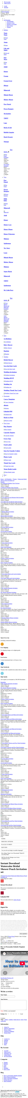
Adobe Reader (17, 899)
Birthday (6, 1063)
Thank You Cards (9, 463)
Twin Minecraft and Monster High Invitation (11, 501)
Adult (5, 67)
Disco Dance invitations (9, 1077)
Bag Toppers (8, 426)
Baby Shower (8, 345)
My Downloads (8, 1056)
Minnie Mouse (8, 95)
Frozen (6, 76)
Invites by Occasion (12, 24)
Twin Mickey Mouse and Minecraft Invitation (6, 318)
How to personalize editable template (13, 1075)
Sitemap (6, 1040)
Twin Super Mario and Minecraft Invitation (11, 719)
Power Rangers (8, 109)
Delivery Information (9, 1028)
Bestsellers (3, 682)
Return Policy (7, 1032)
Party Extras (10, 25)
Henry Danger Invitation (7, 562)
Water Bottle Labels (10, 469)
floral (25, 1019)
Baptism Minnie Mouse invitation (9, 622)
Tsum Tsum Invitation (6, 547)
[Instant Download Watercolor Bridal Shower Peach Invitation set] (14, 877)
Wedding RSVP (9, 378)
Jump (5, 42)
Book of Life (8, 127)
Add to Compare (13, 942)
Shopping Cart (7, 1053)
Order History (7, 1055)
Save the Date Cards (10, 366)
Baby (5, 1066)
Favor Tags (7, 438)
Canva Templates (9, 399)
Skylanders (7, 113)
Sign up (17, 1092)
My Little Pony (8, 290)
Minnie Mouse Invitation (7, 516)
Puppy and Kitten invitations (11, 1078)
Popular (2, 482)
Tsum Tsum (5, 34)
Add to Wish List (5, 942)
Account (6, 1050)
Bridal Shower (8, 360)
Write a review (17, 943)
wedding (11, 1019)
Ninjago (6, 141)
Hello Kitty (5, 199)
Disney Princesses (9, 234)
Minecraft (7, 90)
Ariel (5, 215)
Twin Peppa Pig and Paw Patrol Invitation (11, 825)
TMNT (6, 118)
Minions (6, 239)
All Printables (10, 21)
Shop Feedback (7, 1081)
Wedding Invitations (10, 372)
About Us (6, 1027)
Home (5, 1043)
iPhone (6, 85)
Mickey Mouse (8, 99)
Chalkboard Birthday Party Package (9, 487)
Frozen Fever (8, 81)
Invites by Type (10, 23)
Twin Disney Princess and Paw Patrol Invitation (12, 747)
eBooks (6, 405)
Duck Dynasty (8, 137)
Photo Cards (8, 457)
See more (8, 151)
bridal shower (16, 1019)
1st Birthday (8, 339)
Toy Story (7, 248)
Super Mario (8, 271)
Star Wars (5, 58)
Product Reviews (8, 1080)
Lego (5, 123)
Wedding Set (8, 384)
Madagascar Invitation (6, 794)
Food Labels (8, 445)
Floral (13, 936)
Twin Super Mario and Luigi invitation (10, 578)
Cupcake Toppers (9, 432)
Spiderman (7, 243)
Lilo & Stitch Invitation (6, 531)
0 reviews (9, 943)
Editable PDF (8, 411)
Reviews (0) (10, 978)
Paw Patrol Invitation (6, 165)
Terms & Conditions (9, 1031)
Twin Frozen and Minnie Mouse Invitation (11, 808)
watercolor (3, 1021)
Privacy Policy (7, 1030)
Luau (5, 253)
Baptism (6, 351)
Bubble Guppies (9, 132)
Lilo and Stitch (6, 49)
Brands (6, 1041)
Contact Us (7, 1039)
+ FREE (6, 1019)
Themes (9, 27)
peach (22, 1019)
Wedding (6, 1068)
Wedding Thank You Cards (12, 390)
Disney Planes (8, 229)
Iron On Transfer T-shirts (12, 451)
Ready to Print (8, 417)
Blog (5, 1044)
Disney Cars (7, 225)
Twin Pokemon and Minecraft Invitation (10, 733)
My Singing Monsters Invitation (8, 592)
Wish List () (7, 1052)
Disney (6, 71)
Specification (4, 978)
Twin (5, 1065)
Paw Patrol (7, 104)
